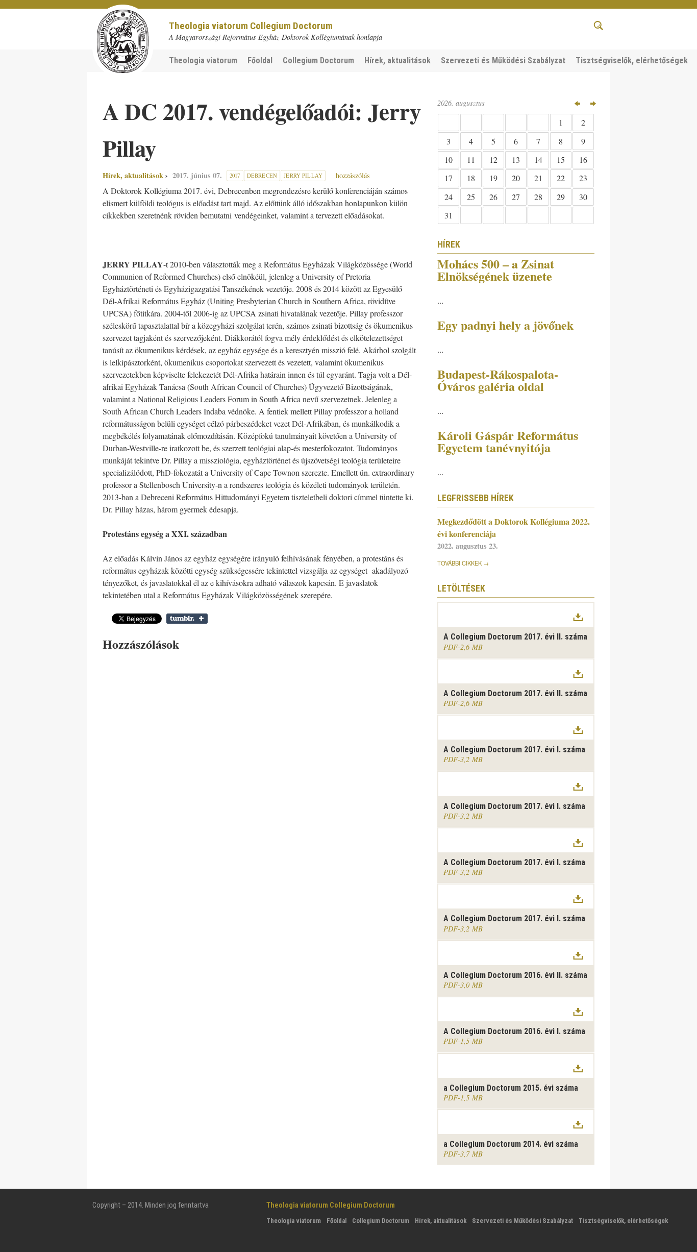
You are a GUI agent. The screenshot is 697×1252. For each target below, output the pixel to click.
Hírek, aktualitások (133, 175)
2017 (235, 175)
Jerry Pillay (303, 175)
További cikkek (459, 563)
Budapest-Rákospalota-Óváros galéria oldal (497, 380)
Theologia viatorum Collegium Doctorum (251, 26)
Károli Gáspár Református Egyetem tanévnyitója (507, 441)
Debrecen (262, 175)
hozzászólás (352, 175)
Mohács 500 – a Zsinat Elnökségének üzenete (495, 270)
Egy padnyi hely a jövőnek (505, 325)
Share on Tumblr (187, 618)
